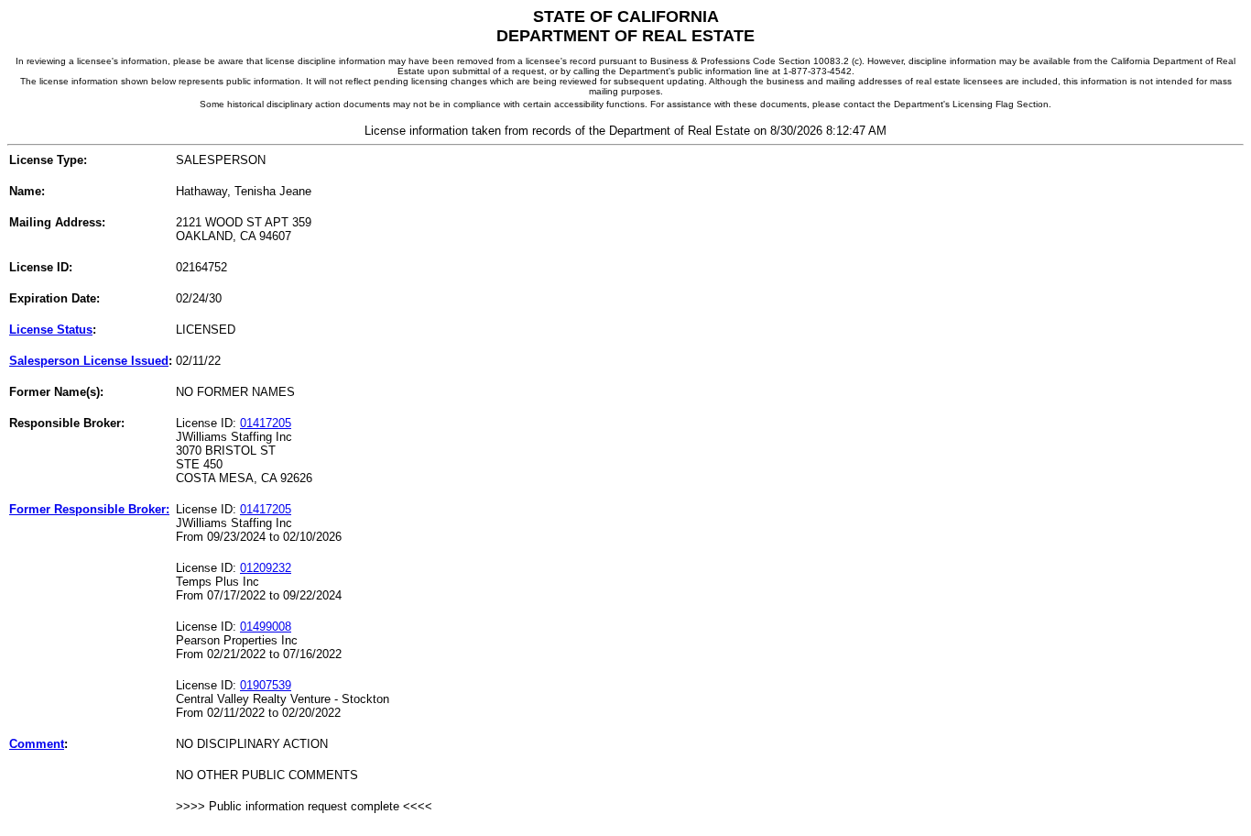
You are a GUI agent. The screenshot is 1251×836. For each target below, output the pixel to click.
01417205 (265, 423)
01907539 (265, 685)
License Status (50, 329)
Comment (36, 744)
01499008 (265, 626)
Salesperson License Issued (89, 361)
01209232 (265, 568)
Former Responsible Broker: (89, 509)
